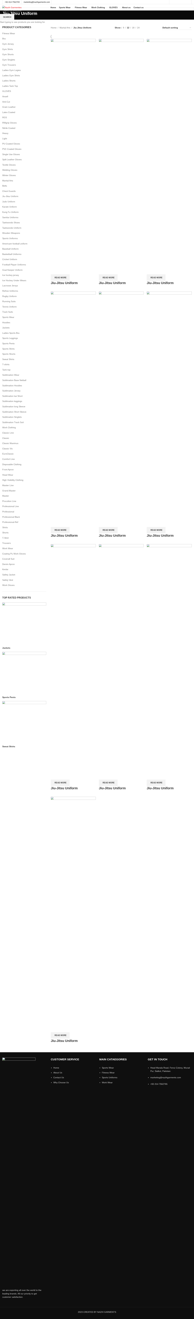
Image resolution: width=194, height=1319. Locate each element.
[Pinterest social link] (188, 2)
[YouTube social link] (184, 2)
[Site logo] (12, 7)
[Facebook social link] (173, 2)
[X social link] (177, 2)
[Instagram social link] (180, 2)
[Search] (190, 7)
